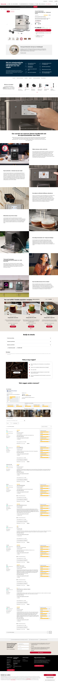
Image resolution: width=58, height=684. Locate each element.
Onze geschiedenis (25, 661)
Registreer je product (39, 666)
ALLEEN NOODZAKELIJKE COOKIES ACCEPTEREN (50, 677)
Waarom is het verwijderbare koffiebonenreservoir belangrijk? (40, 368)
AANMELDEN (41, 653)
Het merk (24, 660)
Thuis (1, 9)
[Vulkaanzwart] (35, 23)
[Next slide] (32, 39)
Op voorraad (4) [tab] (38, 20)
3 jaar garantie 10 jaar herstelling (41, 16)
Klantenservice (45, 1)
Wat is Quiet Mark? (33, 370)
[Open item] (19, 88)
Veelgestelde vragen (9, 668)
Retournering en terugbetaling (15, 664)
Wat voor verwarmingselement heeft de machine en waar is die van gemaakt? (41, 377)
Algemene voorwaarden (16, 661)
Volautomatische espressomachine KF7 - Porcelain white (43, 12)
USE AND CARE (19, 348)
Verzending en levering (16, 662)
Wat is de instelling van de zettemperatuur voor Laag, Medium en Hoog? (40, 365)
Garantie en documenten (8, 665)
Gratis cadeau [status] (12, 11)
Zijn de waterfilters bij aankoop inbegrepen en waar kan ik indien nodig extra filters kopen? (40, 373)
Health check (9, 660)
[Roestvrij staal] (40, 23)
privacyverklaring (13, 679)
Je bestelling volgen (8, 663)
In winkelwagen (43, 30)
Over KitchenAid (51, 1)
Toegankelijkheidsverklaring (17, 667)
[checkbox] (30, 644)
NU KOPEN (35, 6)
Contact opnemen (9, 666)
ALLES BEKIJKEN (17, 373)
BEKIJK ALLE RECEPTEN (36, 300)
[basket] (56, 1)
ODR (14, 668)
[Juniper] (38, 23)
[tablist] (38, 20)
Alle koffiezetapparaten (6, 9)
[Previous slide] (7, 39)
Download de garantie (11, 348)
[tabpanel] (43, 23)
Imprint (14, 665)
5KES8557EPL (37, 15)
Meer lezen (32, 651)
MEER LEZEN (13, 327)
